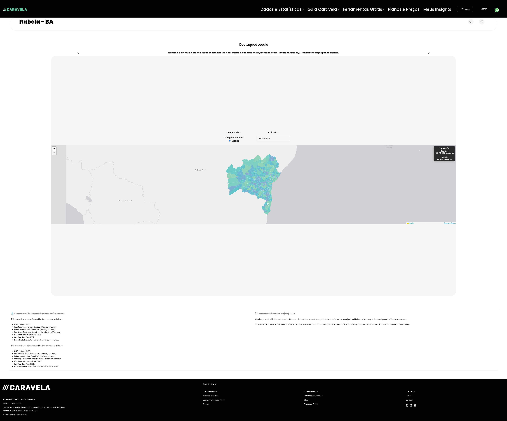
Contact (409, 400)
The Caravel (411, 391)
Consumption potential (313, 395)
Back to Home (209, 384)
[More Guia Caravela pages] (338, 9)
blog (306, 400)
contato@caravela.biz (12, 411)
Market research (311, 391)
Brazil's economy (210, 391)
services (409, 395)
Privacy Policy (22, 414)
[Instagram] (415, 405)
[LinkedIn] (411, 405)
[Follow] (471, 21)
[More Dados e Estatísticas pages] (303, 9)
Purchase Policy (8, 414)
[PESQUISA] (481, 21)
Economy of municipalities (213, 400)
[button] (465, 9)
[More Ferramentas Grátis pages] (383, 9)
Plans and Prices (311, 404)
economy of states (210, 395)
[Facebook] (407, 405)
